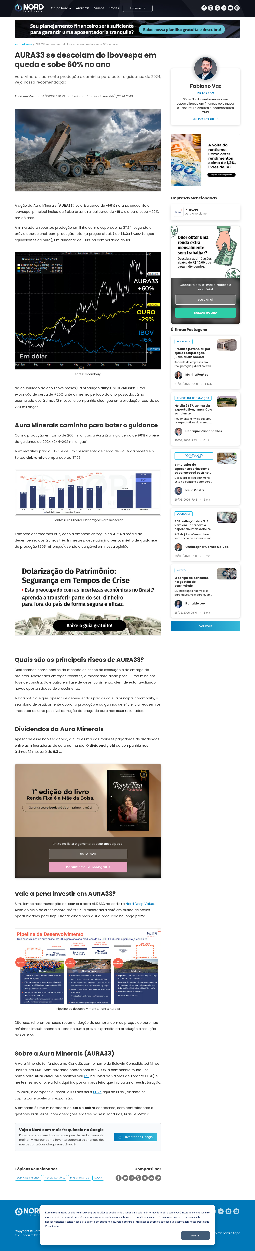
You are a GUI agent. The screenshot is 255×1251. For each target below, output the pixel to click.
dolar (98, 1177)
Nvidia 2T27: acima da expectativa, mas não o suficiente (193, 409)
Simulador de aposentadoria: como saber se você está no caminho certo (192, 468)
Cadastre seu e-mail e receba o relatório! (205, 287)
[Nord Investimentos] (29, 8)
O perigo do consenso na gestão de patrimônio (192, 582)
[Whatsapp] (217, 8)
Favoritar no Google (138, 1137)
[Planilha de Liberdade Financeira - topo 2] (127, 29)
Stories (114, 8)
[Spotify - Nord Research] (236, 1211)
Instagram (205, 92)
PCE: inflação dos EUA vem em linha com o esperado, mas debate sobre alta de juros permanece (193, 525)
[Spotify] (237, 8)
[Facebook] (204, 8)
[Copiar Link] (158, 1178)
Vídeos (99, 8)
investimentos (79, 1177)
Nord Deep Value (140, 903)
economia (183, 341)
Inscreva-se (137, 8)
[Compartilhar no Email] (151, 1178)
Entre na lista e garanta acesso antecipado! (88, 844)
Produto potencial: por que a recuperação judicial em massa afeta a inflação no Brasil (192, 353)
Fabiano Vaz (25, 96)
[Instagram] (210, 8)
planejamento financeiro (194, 456)
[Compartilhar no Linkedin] (132, 1178)
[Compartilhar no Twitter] (125, 1178)
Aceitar (195, 1235)
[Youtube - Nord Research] (228, 1211)
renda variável (55, 1177)
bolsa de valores (28, 1177)
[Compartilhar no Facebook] (119, 1178)
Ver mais (205, 626)
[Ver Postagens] (205, 68)
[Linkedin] (224, 8)
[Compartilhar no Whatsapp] (138, 1178)
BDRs (97, 1092)
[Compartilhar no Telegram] (145, 1178)
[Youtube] (230, 8)
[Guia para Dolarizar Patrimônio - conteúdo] (88, 599)
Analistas (82, 8)
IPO (86, 1076)
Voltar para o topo (226, 1233)
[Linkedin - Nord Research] (221, 1211)
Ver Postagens (203, 118)
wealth (181, 570)
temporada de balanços (193, 398)
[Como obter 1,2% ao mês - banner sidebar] (205, 160)
